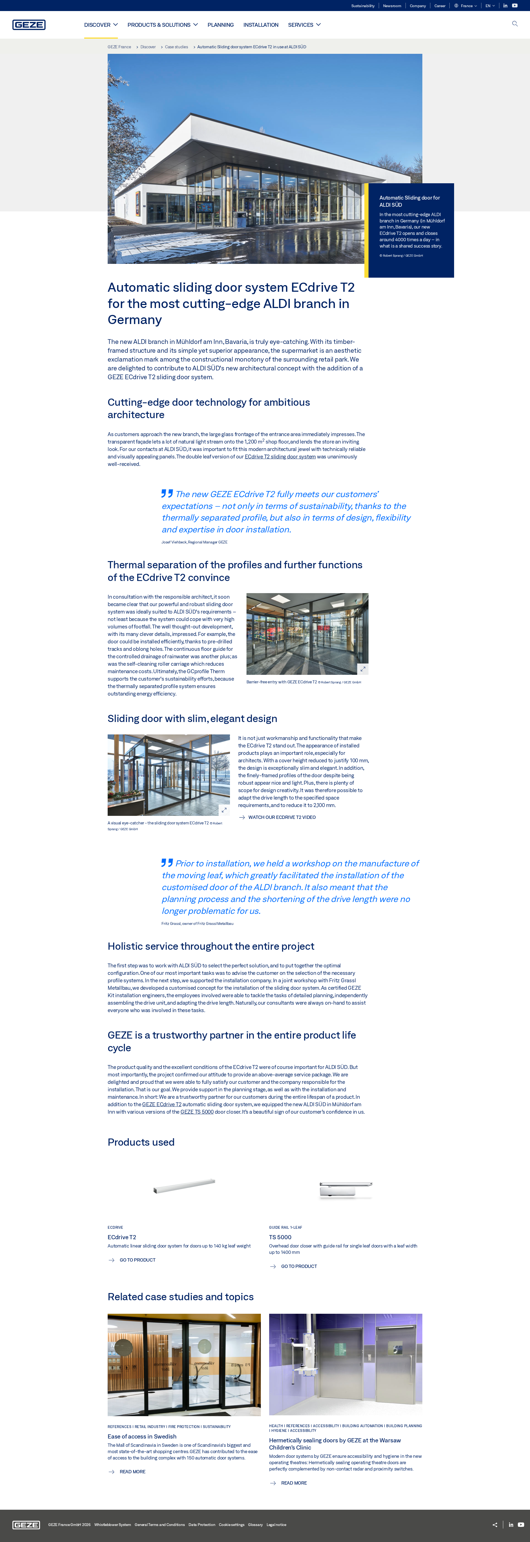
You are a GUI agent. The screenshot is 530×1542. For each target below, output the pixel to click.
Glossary (255, 1524)
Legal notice (276, 1524)
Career (440, 6)
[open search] (515, 24)
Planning (221, 25)
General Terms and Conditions (160, 1524)
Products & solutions (159, 25)
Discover (97, 25)
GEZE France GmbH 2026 (69, 1524)
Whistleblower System (112, 1524)
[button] (465, 6)
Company (418, 6)
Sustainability (363, 6)
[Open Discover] (115, 24)
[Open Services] (318, 24)
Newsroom (392, 6)
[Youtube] (515, 5)
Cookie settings (231, 1524)
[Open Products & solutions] (195, 24)
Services (300, 25)
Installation (261, 25)
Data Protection (202, 1524)
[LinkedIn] (506, 5)
